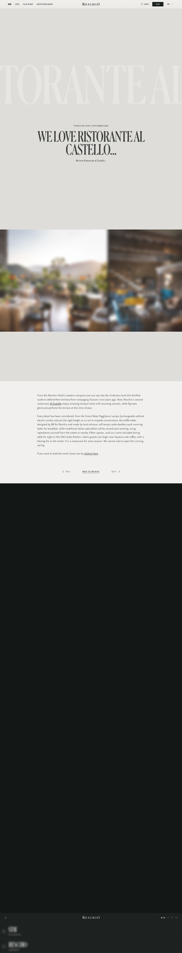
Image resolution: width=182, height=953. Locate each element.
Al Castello (55, 403)
